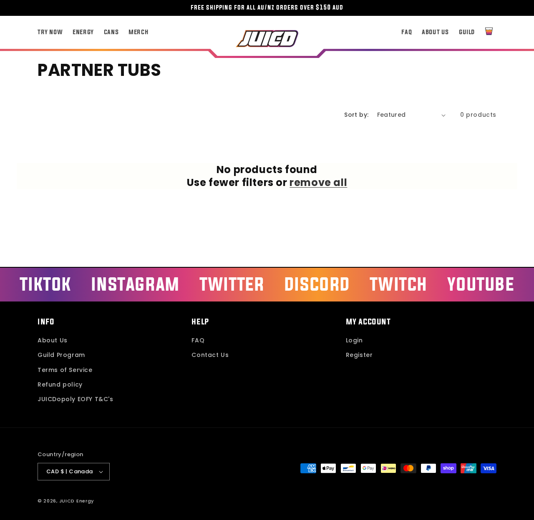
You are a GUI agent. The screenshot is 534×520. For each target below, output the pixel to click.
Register (359, 355)
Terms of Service (65, 370)
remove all (318, 182)
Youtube (480, 283)
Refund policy (60, 384)
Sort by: (356, 115)
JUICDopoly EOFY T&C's (75, 399)
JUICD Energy (76, 500)
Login (354, 340)
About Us (53, 340)
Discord (317, 283)
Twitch (399, 283)
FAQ (197, 340)
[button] (489, 31)
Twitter (231, 283)
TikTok (45, 283)
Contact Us (210, 355)
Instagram (135, 283)
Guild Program (61, 355)
